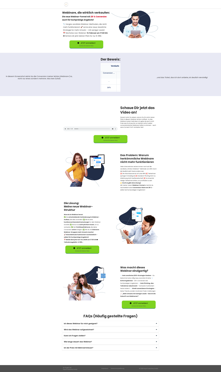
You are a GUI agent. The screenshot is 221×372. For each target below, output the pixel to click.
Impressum (104, 368)
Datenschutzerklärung (117, 368)
